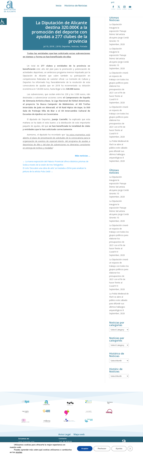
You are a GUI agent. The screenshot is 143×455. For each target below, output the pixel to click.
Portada (83, 46)
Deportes (66, 46)
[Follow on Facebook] (113, 7)
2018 (58, 46)
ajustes (19, 452)
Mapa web (79, 434)
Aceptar (84, 448)
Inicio (58, 6)
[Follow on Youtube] (130, 7)
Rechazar (102, 448)
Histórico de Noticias (76, 6)
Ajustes (119, 448)
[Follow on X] (119, 7)
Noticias (75, 46)
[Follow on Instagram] (124, 7)
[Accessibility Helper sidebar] (3, 21)
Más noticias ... (82, 155)
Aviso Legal (64, 434)
